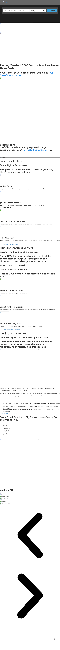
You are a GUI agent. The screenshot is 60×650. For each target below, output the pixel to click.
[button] (30, 536)
